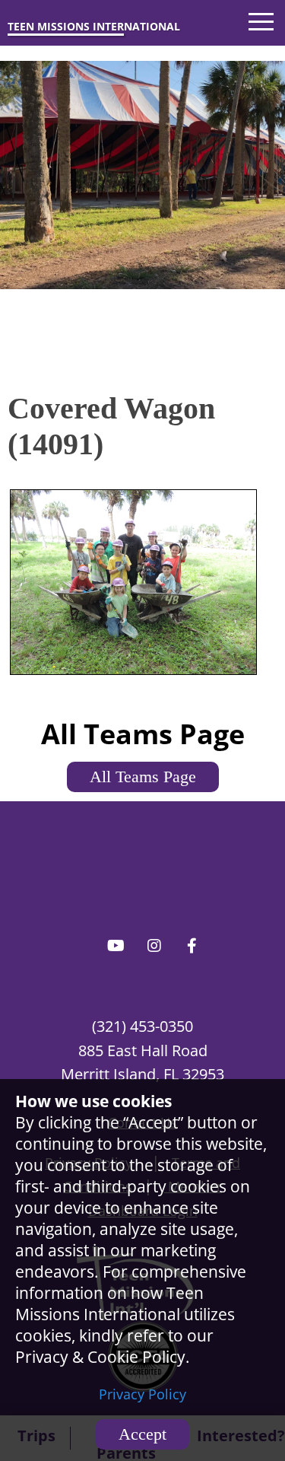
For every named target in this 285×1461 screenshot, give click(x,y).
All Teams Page (143, 776)
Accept (142, 1433)
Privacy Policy (142, 1394)
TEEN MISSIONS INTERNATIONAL (94, 26)
